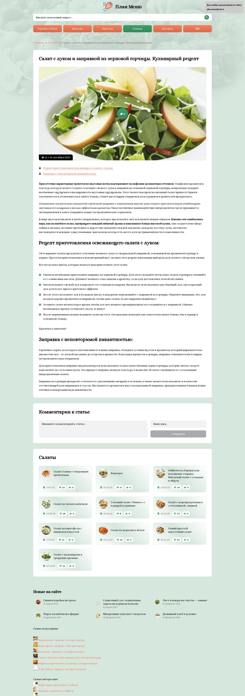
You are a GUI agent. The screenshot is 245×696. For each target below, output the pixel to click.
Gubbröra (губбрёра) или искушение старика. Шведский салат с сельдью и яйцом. (185, 475)
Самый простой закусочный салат (180, 530)
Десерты (167, 28)
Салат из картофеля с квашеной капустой (68, 530)
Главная (38, 42)
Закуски (107, 28)
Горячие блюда (47, 28)
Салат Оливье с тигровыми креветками (71, 473)
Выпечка (77, 28)
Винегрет (117, 473)
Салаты (137, 28)
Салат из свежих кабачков (70, 503)
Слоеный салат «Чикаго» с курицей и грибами (128, 504)
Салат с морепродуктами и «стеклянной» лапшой (185, 504)
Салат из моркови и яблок (128, 530)
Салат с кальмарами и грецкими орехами (68, 556)
